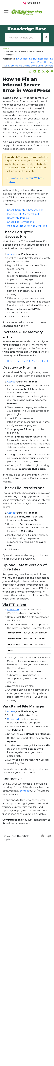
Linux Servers (45, 65)
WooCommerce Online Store (20, 65)
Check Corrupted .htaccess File (25, 210)
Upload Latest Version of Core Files (27, 225)
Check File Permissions (20, 221)
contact (24, 790)
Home (5, 48)
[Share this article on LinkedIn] (38, 71)
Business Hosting (43, 58)
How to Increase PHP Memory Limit (27, 361)
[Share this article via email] (51, 71)
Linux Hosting (24, 58)
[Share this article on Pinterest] (47, 71)
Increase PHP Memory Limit (23, 214)
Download (13, 609)
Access (11, 254)
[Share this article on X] (43, 71)
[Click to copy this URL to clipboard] (30, 71)
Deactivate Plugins (18, 218)
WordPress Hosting (42, 62)
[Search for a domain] (46, 3)
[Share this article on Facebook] (34, 71)
